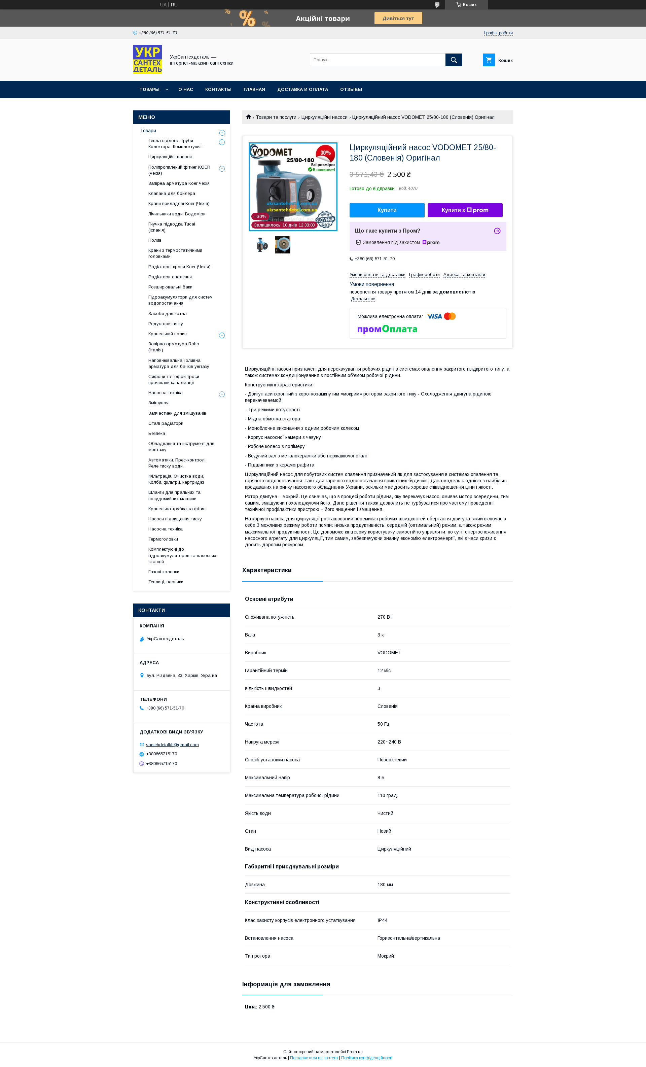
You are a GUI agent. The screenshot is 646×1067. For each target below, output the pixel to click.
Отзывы (351, 89)
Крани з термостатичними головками (175, 253)
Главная (254, 89)
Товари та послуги (276, 117)
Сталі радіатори (165, 423)
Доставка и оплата (302, 89)
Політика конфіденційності (366, 1058)
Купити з (453, 210)
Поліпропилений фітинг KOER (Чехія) (179, 170)
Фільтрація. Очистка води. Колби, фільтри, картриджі (176, 479)
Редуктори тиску (165, 323)
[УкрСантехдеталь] (147, 72)
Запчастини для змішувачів (177, 413)
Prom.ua (355, 1051)
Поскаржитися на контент (314, 1058)
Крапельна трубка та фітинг (177, 508)
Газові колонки (163, 571)
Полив (155, 240)
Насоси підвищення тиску (175, 518)
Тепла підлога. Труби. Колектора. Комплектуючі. (175, 143)
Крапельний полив (167, 333)
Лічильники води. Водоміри (177, 213)
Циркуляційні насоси (324, 117)
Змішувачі (159, 402)
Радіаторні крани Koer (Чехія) (179, 266)
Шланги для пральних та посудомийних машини (174, 495)
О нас (185, 89)
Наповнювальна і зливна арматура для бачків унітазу (178, 363)
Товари (148, 130)
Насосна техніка (165, 392)
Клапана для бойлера (171, 193)
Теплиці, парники (165, 581)
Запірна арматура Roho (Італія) (173, 346)
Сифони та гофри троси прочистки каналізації (173, 379)
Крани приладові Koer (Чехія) (179, 203)
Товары (149, 89)
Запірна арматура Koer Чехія (179, 183)
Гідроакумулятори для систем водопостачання (180, 300)
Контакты (218, 89)
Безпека (156, 433)
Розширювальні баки (170, 286)
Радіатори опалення (170, 276)
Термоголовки (163, 539)
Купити (387, 210)
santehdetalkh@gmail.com (172, 744)
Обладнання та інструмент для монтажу (181, 446)
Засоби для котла (167, 313)
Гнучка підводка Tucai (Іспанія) (171, 227)
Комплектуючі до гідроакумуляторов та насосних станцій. (182, 555)
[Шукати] (453, 60)
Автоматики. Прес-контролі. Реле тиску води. (177, 463)
